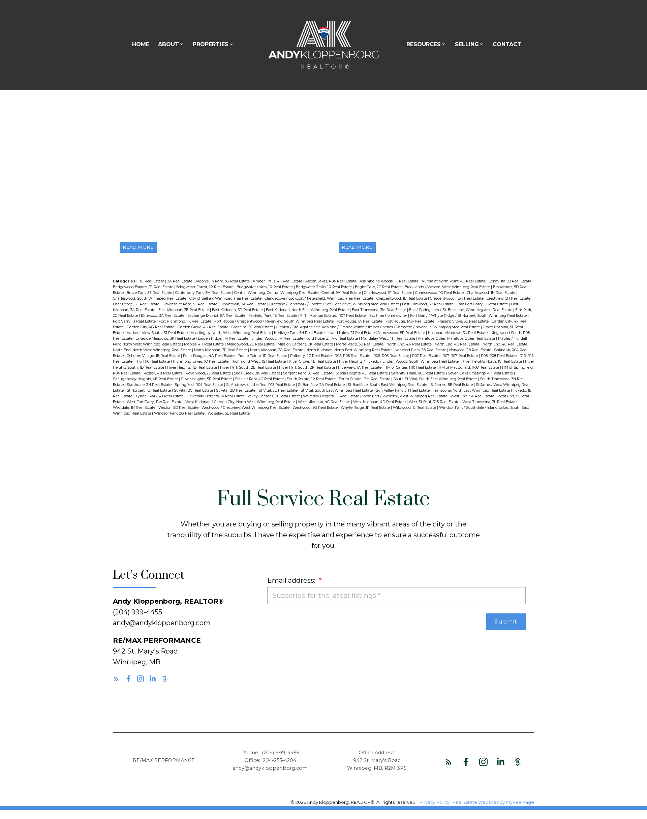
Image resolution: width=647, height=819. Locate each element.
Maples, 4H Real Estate (204, 344)
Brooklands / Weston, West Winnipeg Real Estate (448, 287)
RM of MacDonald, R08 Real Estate (469, 367)
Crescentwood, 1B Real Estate (402, 298)
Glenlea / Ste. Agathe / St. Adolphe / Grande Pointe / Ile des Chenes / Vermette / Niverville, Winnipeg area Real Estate (378, 327)
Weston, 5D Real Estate (178, 407)
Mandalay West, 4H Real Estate (388, 338)
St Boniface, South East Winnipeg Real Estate (388, 385)
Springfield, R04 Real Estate (199, 385)
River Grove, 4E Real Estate (313, 361)
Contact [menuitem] (507, 44)
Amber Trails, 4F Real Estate (278, 281)
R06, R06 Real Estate (391, 356)
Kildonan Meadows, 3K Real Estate (458, 333)
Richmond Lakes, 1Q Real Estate (201, 361)
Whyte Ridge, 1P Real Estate (366, 407)
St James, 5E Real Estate (452, 385)
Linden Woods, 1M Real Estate (277, 338)
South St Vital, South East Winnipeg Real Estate (435, 379)
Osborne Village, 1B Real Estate (154, 356)
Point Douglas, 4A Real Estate (209, 356)
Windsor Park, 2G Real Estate (180, 413)
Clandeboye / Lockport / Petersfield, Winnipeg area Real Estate (319, 298)
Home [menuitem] (140, 44)
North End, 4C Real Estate (505, 344)
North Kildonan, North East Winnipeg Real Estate (349, 350)
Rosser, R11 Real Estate (164, 373)
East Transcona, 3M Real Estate (379, 310)
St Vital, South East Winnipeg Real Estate (337, 390)
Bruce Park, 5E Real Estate (150, 293)
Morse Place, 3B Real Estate (360, 344)
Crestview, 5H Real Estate (509, 298)
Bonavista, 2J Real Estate (510, 281)
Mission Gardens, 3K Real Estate (306, 344)
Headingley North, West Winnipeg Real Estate (231, 333)
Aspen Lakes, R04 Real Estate (331, 281)
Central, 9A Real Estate (341, 293)
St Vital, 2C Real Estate (194, 390)
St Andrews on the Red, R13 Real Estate (261, 385)
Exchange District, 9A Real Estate (216, 315)
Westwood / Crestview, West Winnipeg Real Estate (246, 407)
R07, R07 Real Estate (460, 356)
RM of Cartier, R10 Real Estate (410, 367)
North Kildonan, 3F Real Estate (221, 350)
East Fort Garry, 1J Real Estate (483, 304)
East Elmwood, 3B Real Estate (428, 304)
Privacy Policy (435, 802)
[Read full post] (214, 184)
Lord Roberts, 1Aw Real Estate (332, 338)
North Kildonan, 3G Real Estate (277, 350)
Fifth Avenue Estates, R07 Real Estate (333, 315)
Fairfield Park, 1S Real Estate (273, 315)
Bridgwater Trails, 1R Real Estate (324, 287)
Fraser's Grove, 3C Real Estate (463, 321)
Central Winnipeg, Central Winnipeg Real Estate (276, 293)
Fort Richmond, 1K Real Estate (185, 321)
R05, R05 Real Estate (353, 356)
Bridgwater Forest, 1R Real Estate (205, 287)
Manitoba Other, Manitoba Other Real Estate (457, 338)
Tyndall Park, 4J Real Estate (160, 396)
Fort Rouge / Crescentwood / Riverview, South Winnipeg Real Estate (274, 321)
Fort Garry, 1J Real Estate (135, 321)
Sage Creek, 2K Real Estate (257, 373)
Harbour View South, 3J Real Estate (158, 333)
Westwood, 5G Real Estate (315, 407)
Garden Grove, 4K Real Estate (203, 327)
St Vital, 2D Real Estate (236, 390)
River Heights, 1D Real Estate (192, 367)
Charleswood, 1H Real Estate (491, 293)
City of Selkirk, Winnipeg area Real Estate (226, 298)
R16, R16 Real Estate (153, 361)
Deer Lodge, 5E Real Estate (136, 304)
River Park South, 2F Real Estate (307, 367)
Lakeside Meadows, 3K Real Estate (165, 338)
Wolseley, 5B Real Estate (229, 413)
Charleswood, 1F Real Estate (388, 293)
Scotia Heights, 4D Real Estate (362, 373)
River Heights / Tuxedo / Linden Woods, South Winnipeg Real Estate (399, 361)
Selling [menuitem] (467, 44)
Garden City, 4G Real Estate (151, 327)
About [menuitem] (168, 44)
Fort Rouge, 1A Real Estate (360, 321)
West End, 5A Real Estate (473, 396)
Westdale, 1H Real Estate (134, 407)
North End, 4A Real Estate (410, 344)
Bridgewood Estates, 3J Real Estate (143, 287)
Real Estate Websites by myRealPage (493, 802)
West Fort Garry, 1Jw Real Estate (155, 402)
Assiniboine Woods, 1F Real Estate (390, 281)
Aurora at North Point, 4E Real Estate (454, 281)
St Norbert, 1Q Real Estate (149, 390)
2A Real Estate (180, 281)
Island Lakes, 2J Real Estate (352, 333)
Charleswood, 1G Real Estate (440, 293)
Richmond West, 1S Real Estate (259, 361)
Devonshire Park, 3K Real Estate (190, 304)
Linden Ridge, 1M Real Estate (223, 338)
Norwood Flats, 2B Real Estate (421, 350)
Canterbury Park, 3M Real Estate (203, 293)
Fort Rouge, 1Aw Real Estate (410, 321)
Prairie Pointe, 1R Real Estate (263, 356)
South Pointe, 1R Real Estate (312, 379)
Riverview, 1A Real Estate (360, 367)
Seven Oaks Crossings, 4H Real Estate (481, 373)
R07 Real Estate (426, 356)
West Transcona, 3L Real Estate (490, 402)
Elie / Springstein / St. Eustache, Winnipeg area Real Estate (461, 310)
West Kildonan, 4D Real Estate (380, 402)
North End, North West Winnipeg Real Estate (152, 350)
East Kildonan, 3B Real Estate (184, 310)
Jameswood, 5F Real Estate (402, 333)
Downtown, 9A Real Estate (243, 304)
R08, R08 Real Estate (499, 356)
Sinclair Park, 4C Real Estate (260, 379)
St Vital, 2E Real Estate (278, 390)
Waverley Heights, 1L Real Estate (331, 396)
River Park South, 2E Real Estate (248, 367)
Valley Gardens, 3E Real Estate (274, 396)
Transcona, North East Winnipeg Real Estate (472, 390)
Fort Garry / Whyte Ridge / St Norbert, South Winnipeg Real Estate (469, 315)
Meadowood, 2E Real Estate (251, 344)
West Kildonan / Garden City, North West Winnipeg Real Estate (240, 402)
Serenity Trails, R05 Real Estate (418, 373)
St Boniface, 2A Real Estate (322, 385)
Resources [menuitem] (423, 44)
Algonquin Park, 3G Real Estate (223, 281)
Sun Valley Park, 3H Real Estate (403, 390)
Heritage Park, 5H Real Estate (300, 333)
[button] (116, 678)
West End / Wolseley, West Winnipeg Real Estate (405, 396)
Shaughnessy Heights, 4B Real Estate (146, 379)
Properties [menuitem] (210, 44)
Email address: (292, 580)
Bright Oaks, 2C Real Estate (379, 287)
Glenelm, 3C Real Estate (253, 327)
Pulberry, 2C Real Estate (311, 356)
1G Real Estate (152, 281)
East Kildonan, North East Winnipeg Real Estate (308, 310)
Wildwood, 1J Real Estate (415, 407)
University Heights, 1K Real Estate (216, 396)
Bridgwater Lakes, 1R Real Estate (265, 287)
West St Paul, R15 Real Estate (434, 402)
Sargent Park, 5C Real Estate (308, 373)
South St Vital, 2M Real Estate (365, 379)
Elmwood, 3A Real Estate (163, 315)
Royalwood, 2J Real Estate (209, 373)
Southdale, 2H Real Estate (150, 385)
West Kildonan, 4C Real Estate (324, 402)
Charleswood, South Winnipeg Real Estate (150, 298)
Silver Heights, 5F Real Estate (207, 379)
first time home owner (388, 315)
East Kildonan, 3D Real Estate (238, 310)
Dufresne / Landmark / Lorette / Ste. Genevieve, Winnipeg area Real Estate (334, 304)
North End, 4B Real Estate (458, 344)
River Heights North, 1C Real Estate (492, 361)
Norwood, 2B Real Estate (470, 350)
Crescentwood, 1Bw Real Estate (457, 298)
